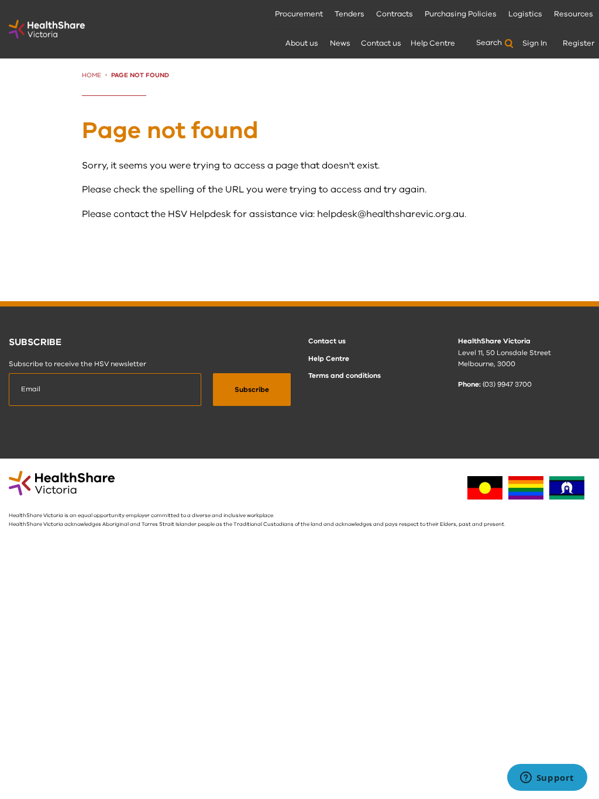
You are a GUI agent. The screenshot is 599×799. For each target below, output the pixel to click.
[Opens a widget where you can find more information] (547, 778)
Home (91, 75)
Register (578, 43)
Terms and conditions (344, 375)
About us (301, 43)
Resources (573, 14)
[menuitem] (299, 14)
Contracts (394, 14)
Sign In (534, 43)
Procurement (299, 14)
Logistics (525, 14)
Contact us (381, 43)
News (340, 43)
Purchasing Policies (461, 14)
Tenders (349, 14)
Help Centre (433, 43)
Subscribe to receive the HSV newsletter (77, 363)
